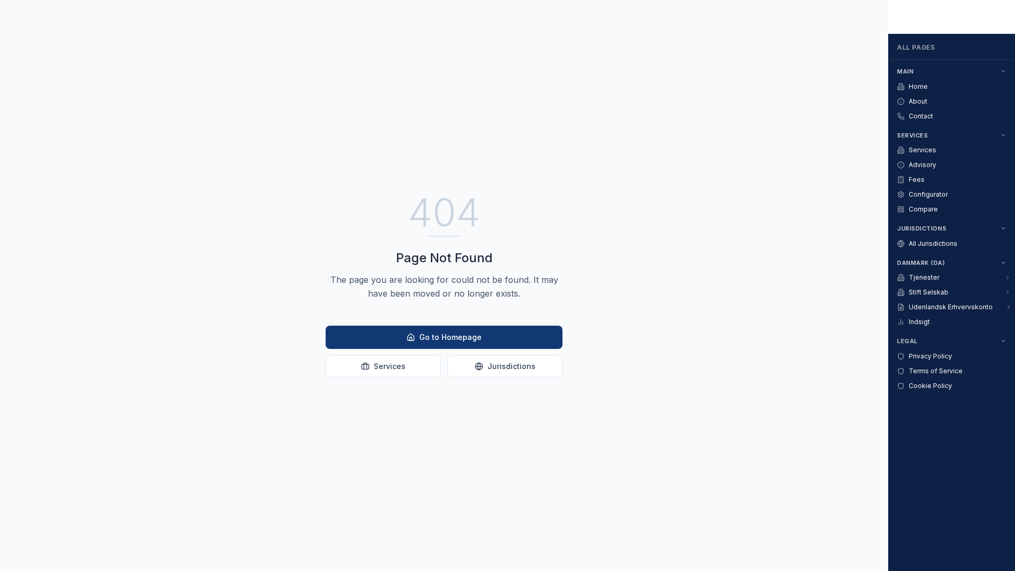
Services (389, 366)
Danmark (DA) (921, 262)
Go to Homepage (450, 337)
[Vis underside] (1007, 277)
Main (905, 71)
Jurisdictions (511, 366)
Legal (907, 341)
